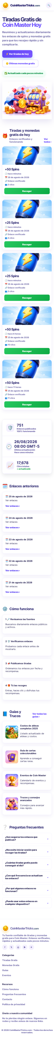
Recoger (27, 191)
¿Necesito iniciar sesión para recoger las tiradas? (21, 851)
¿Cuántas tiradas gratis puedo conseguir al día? (21, 864)
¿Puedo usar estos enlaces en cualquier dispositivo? (21, 902)
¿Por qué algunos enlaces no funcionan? (20, 890)
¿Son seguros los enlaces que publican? (21, 838)
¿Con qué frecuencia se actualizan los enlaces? (24, 877)
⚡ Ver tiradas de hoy (17, 54)
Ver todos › (48, 140)
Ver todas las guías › (39, 715)
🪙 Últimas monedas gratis (20, 63)
